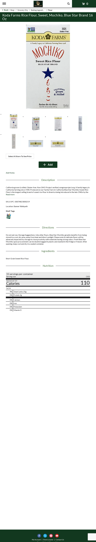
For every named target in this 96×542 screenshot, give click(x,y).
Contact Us (60, 540)
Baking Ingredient (38, 10)
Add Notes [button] (10, 173)
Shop (12, 10)
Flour (50, 10)
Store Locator (48, 540)
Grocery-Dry (22, 10)
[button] (13, 121)
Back (6, 10)
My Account (36, 540)
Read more (10, 194)
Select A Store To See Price (19, 156)
